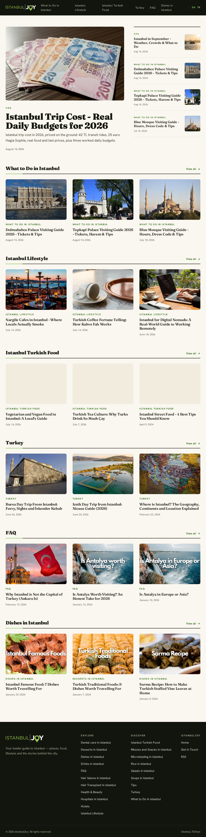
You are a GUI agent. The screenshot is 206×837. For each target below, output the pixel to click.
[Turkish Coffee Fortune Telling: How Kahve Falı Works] (103, 289)
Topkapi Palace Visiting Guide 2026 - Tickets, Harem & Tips (103, 231)
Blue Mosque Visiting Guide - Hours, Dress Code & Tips (163, 231)
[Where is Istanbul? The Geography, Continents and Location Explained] (169, 474)
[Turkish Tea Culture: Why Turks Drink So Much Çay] (103, 384)
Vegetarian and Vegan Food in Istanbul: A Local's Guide (31, 416)
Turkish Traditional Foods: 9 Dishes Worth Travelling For (97, 686)
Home (185, 742)
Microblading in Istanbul (147, 757)
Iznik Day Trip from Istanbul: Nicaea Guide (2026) (97, 506)
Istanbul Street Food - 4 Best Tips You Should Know (167, 416)
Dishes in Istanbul (167, 8)
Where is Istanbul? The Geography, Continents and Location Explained (169, 506)
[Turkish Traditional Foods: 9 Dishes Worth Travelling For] (103, 654)
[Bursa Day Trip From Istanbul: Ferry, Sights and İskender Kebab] (36, 474)
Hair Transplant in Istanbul (98, 785)
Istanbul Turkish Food (112, 8)
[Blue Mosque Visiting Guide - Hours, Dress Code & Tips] (169, 199)
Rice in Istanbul (141, 764)
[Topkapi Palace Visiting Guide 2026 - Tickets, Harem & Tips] (103, 199)
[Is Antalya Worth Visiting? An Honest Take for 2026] (103, 564)
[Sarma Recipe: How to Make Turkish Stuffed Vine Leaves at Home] (169, 654)
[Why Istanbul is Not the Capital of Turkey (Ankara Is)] (36, 564)
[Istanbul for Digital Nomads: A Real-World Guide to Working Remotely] (169, 289)
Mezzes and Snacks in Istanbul (151, 749)
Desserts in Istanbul (94, 749)
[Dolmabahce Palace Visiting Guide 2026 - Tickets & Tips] (36, 199)
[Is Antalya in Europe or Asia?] (169, 564)
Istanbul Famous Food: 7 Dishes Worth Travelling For (32, 686)
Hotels (85, 806)
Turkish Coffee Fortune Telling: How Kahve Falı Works (100, 321)
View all (191, 169)
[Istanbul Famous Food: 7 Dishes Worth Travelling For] (36, 654)
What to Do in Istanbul (50, 8)
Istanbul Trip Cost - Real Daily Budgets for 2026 (59, 121)
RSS (183, 757)
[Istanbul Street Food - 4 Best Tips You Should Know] (169, 384)
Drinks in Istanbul (92, 764)
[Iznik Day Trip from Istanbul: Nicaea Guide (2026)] (103, 474)
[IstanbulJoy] (21, 7)
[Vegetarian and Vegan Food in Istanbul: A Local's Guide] (36, 384)
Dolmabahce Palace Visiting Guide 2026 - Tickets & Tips (35, 231)
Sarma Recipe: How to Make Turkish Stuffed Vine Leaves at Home (165, 688)
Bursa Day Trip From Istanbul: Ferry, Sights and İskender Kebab (34, 506)
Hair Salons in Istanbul (95, 778)
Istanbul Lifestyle (80, 8)
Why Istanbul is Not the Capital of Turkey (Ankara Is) (34, 596)
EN (193, 7)
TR (198, 7)
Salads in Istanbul (142, 771)
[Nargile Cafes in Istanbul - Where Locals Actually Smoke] (36, 289)
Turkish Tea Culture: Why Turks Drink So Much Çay (100, 416)
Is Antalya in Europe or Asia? (163, 594)
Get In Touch (189, 749)
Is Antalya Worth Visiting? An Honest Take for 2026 (98, 596)
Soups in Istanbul (142, 778)
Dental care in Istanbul (96, 742)
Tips (134, 785)
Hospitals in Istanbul (94, 799)
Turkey (139, 7)
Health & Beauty (91, 792)
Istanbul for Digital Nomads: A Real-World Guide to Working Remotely (165, 324)
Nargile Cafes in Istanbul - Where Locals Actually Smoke (34, 321)
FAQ (153, 7)
